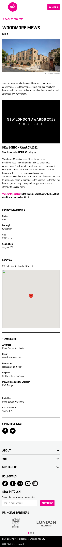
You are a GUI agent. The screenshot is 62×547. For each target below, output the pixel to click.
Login (54, 7)
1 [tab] (28, 533)
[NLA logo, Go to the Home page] (12, 7)
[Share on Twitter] (13, 430)
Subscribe (47, 503)
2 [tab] (31, 533)
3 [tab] (33, 533)
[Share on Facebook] (5, 430)
